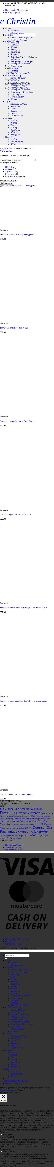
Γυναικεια (9, 35)
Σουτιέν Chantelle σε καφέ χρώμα (14, 328)
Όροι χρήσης (10, 941)
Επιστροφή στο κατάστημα (21, 61)
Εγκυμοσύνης (16, 66)
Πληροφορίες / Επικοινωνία (16, 10)
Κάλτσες (14, 132)
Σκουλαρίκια (15, 111)
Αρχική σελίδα (6, 148)
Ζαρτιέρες (14, 68)
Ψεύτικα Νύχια (16, 116)
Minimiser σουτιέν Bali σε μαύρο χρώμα (17, 234)
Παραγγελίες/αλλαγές (14, 845)
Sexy (3, 808)
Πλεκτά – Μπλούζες (19, 87)
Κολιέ (13, 108)
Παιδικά (8, 137)
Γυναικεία (9, 174)
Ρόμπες (13, 123)
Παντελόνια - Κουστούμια (25, 821)
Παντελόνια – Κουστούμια (21, 92)
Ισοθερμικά (15, 59)
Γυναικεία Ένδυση (13, 176)
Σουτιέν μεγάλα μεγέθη (20, 73)
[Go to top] (1, 951)
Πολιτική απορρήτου (14, 944)
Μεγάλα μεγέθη (17, 97)
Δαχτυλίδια (15, 106)
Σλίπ (12, 125)
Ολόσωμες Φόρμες (18, 85)
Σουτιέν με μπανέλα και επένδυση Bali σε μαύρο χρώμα (23, 608)
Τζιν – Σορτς (15, 94)
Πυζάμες (14, 120)
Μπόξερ (13, 127)
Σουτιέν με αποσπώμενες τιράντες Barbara (18, 421)
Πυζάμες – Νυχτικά (18, 40)
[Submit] (6, 958)
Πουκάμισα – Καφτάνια (20, 64)
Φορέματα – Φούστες (19, 82)
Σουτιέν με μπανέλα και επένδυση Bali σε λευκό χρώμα (23, 701)
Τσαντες (13, 113)
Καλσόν (13, 61)
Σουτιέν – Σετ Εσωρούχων (21, 38)
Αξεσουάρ (9, 101)
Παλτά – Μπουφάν (18, 78)
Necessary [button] (4, 1132)
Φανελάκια (15, 130)
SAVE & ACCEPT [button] (8, 1166)
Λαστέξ (13, 56)
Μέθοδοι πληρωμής (13, 850)
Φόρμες (13, 99)
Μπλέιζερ (14, 80)
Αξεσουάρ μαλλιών (18, 104)
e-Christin (18, 21)
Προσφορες (15, 30)
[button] (5, 66)
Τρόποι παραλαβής (13, 847)
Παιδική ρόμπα (16, 142)
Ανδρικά (8, 169)
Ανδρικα (8, 118)
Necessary (7, 1135)
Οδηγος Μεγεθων (17, 33)
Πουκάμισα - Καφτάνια (19, 824)
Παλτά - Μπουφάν (6, 821)
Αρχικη (8, 28)
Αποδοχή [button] (21, 1090)
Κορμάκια (14, 54)
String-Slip (14, 42)
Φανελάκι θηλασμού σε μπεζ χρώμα (15, 514)
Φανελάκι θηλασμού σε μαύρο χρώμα (16, 794)
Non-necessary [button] (6, 1149)
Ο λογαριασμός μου (13, 12)
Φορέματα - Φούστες (29, 835)
